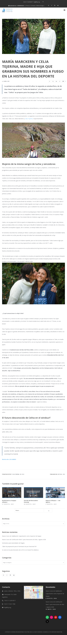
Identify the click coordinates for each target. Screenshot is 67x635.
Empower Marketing (57, 632)
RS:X (23, 474)
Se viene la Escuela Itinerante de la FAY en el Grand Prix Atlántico (20, 550)
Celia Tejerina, (29, 118)
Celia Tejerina (15, 474)
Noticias (60, 474)
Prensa (28, 5)
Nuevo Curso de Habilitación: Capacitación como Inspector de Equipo (21, 536)
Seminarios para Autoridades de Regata (13, 543)
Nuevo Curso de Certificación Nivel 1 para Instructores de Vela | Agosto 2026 (24, 539)
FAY (20, 474)
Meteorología (39, 5)
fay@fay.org (7, 607)
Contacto (33, 5)
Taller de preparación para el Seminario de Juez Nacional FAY (19, 546)
